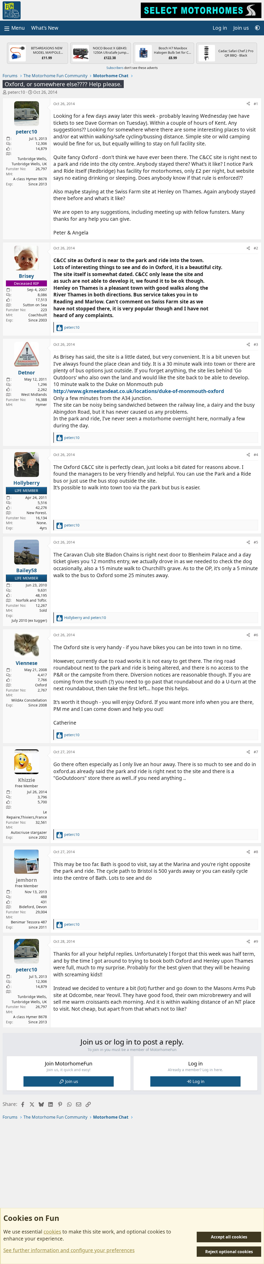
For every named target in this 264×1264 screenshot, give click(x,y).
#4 (256, 454)
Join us (71, 1081)
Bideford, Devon (33, 906)
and (85, 617)
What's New (44, 28)
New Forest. (37, 512)
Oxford (41, 684)
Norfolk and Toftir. (31, 600)
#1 (256, 103)
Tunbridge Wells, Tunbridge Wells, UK (29, 161)
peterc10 (16, 92)
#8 (256, 851)
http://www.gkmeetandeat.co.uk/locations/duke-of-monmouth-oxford (138, 391)
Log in (198, 1081)
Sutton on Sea (35, 304)
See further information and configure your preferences (69, 1250)
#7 (256, 751)
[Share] (248, 103)
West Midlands (34, 394)
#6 (256, 634)
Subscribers (114, 68)
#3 (256, 344)
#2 (256, 248)
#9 (256, 941)
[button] (257, 28)
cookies (52, 1231)
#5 (256, 542)
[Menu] (14, 28)
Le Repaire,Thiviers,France (26, 815)
